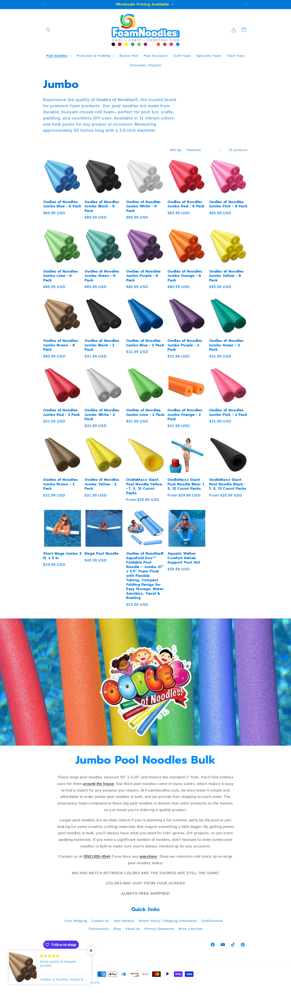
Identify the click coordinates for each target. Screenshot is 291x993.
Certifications (212, 921)
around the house (98, 784)
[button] (48, 30)
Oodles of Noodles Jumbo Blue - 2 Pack (145, 343)
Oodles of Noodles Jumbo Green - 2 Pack (226, 345)
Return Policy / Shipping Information (168, 921)
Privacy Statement (159, 929)
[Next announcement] (246, 4)
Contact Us (100, 921)
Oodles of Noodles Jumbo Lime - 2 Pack (145, 412)
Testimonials (98, 929)
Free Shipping (76, 921)
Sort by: (176, 150)
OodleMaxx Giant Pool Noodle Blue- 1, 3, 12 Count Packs (186, 484)
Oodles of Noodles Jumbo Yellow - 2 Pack (102, 484)
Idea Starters (124, 921)
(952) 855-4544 (97, 856)
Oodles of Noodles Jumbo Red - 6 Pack (186, 204)
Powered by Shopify (86, 982)
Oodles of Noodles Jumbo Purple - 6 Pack (143, 276)
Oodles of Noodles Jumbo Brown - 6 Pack (60, 345)
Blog (117, 929)
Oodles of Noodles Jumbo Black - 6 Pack (102, 206)
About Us (132, 929)
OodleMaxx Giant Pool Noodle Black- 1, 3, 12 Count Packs (227, 484)
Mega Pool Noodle (102, 553)
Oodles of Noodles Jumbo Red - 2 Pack (61, 412)
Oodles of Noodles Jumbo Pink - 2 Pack (228, 412)
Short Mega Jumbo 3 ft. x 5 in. (62, 555)
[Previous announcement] (45, 4)
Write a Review (190, 929)
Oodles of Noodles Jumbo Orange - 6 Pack (185, 276)
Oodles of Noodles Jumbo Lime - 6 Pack (60, 276)
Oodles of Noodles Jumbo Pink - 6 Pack (228, 204)
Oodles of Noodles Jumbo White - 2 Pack (102, 414)
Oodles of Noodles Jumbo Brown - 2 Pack (60, 484)
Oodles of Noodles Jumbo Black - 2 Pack (102, 345)
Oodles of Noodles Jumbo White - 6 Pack (143, 206)
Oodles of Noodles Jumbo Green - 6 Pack (102, 276)
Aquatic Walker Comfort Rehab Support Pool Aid (184, 558)
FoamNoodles (63, 982)
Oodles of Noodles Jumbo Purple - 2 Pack (185, 345)
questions (148, 856)
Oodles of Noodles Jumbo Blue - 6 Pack (62, 204)
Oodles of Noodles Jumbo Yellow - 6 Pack (226, 276)
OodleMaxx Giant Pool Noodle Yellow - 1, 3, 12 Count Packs (144, 486)
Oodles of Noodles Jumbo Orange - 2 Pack (185, 414)
